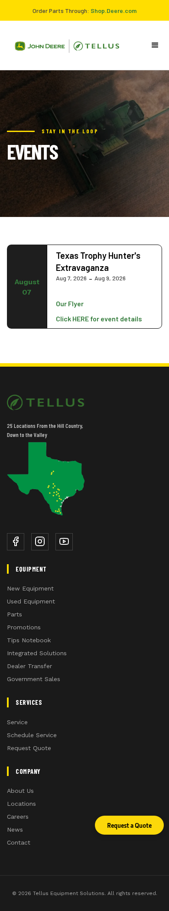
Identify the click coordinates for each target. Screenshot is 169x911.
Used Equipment (31, 601)
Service (17, 722)
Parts (14, 614)
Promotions (24, 627)
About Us (20, 790)
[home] (63, 45)
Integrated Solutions (37, 653)
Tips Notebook (29, 640)
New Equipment (30, 588)
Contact (18, 842)
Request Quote (29, 748)
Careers (18, 816)
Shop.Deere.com (113, 10)
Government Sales (33, 678)
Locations (21, 803)
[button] (155, 45)
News (15, 829)
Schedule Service (32, 735)
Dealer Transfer (29, 666)
